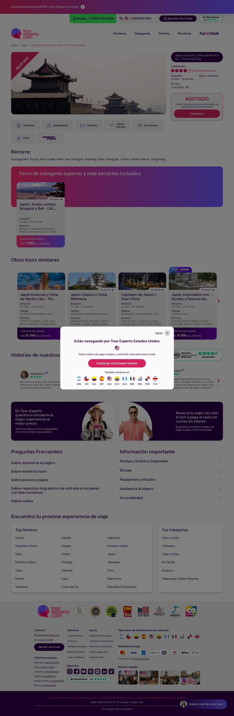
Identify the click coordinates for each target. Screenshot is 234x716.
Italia (18, 554)
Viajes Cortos (170, 554)
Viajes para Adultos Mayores (180, 578)
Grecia (19, 537)
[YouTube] (83, 671)
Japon (111, 554)
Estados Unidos (118, 546)
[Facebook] (77, 671)
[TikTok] (111, 671)
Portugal (66, 562)
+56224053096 (47, 667)
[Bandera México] (174, 636)
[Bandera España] (144, 636)
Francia (19, 578)
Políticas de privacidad (100, 646)
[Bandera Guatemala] (167, 636)
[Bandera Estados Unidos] (151, 636)
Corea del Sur (70, 586)
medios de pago (141, 659)
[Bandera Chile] (128, 636)
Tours (24, 45)
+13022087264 (57, 681)
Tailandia (67, 570)
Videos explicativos (98, 652)
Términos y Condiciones (101, 641)
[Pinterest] (90, 671)
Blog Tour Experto (76, 652)
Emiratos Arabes (26, 562)
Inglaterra (114, 537)
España (66, 537)
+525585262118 (49, 685)
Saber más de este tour (206, 704)
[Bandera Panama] (189, 636)
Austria (65, 554)
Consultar (197, 113)
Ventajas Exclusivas (77, 646)
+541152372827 (51, 662)
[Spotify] (97, 671)
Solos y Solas (170, 537)
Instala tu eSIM (96, 657)
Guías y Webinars (76, 657)
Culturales (168, 546)
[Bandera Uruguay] (182, 636)
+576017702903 (51, 672)
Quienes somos (75, 636)
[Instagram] (70, 671)
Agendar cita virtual (49, 647)
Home (14, 45)
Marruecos (114, 578)
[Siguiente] (219, 301)
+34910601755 (48, 676)
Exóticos (167, 570)
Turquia (66, 546)
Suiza (64, 578)
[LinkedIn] (104, 671)
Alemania (114, 562)
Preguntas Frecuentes (100, 636)
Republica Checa (26, 546)
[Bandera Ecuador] (159, 636)
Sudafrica (21, 586)
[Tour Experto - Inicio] (25, 33)
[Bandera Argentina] (121, 636)
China (18, 570)
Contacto (72, 641)
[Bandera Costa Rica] (197, 636)
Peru (111, 570)
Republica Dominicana (122, 586)
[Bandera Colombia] (136, 636)
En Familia (168, 562)
